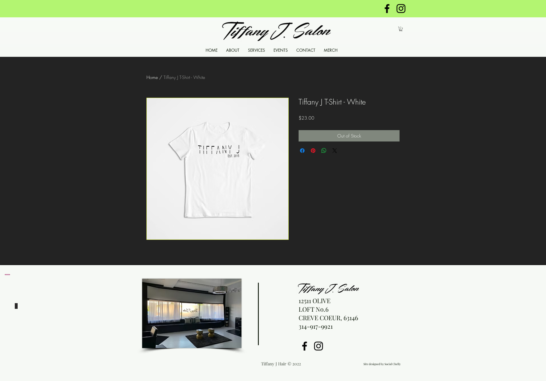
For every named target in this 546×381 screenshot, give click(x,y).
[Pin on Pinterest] (313, 150)
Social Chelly (392, 364)
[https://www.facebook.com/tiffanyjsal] (387, 8)
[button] (401, 29)
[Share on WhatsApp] (323, 150)
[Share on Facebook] (302, 150)
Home (152, 77)
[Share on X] (334, 150)
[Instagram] (318, 346)
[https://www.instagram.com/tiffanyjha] (401, 8)
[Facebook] (305, 346)
